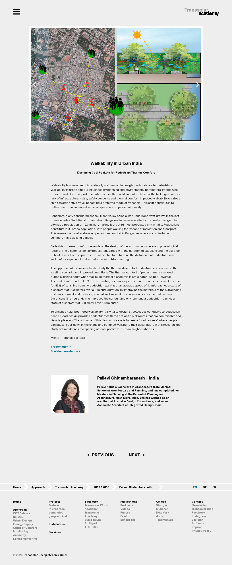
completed (56, 512)
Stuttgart (162, 505)
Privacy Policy (201, 530)
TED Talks (91, 527)
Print (123, 516)
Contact (197, 501)
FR (214, 487)
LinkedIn (197, 519)
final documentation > (65, 351)
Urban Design (22, 520)
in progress (57, 509)
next (135, 455)
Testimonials (164, 519)
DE (205, 487)
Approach (38, 487)
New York (162, 512)
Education (91, 501)
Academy (19, 535)
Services (55, 532)
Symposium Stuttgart (93, 521)
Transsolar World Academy (96, 507)
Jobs (159, 516)
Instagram (199, 516)
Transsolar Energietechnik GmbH (46, 555)
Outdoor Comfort (25, 527)
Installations (57, 524)
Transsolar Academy (69, 487)
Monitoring (20, 531)
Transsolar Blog (202, 509)
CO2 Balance (21, 513)
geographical (58, 516)
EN (195, 487)
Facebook (198, 512)
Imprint (197, 527)
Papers (125, 512)
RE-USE (18, 517)
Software (198, 523)
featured (55, 505)
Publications (128, 501)
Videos (125, 509)
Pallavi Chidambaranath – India (140, 487)
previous (102, 455)
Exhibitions (128, 519)
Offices (161, 501)
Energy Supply (23, 524)
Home (17, 487)
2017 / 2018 (101, 487)
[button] (34, 84)
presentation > (61, 346)
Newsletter (199, 505)
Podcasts (126, 505)
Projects (54, 501)
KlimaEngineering (25, 538)
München (162, 509)
